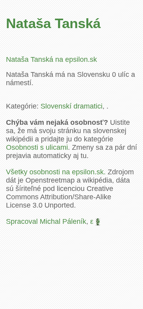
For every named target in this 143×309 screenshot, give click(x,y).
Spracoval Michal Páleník (46, 221)
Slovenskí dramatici (71, 106)
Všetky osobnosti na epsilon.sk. (56, 172)
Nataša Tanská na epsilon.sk (51, 59)
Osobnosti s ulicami (37, 147)
